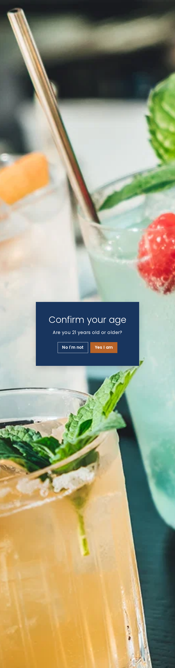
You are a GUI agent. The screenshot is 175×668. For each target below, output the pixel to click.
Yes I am (104, 347)
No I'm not (73, 347)
